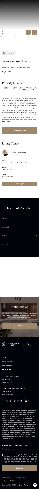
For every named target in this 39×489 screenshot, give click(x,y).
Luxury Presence (9, 481)
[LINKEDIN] (15, 401)
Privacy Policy (23, 485)
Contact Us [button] (19, 325)
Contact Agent (19, 184)
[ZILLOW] (26, 401)
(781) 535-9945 (7, 169)
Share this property (19, 130)
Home (4, 357)
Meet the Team (7, 361)
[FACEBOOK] (4, 401)
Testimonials (7, 365)
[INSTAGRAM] (10, 401)
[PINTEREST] (20, 401)
